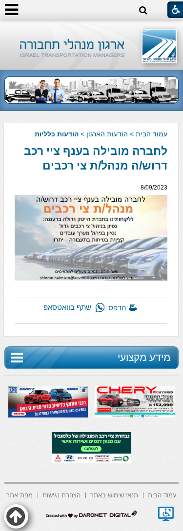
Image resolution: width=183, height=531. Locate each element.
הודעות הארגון (107, 134)
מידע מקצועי (144, 357)
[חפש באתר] (143, 10)
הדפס (117, 307)
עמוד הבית (151, 134)
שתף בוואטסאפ (67, 307)
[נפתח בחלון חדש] (166, 514)
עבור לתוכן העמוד (91, 29)
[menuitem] (162, 494)
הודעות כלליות (57, 134)
